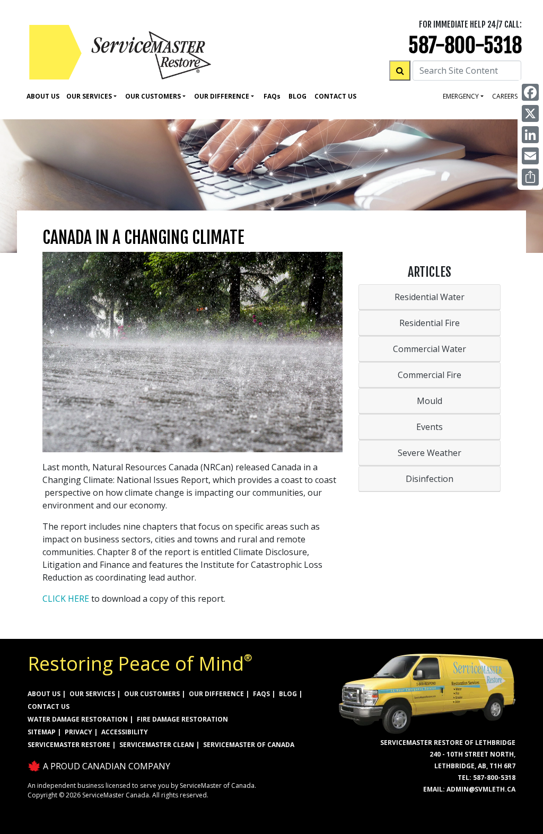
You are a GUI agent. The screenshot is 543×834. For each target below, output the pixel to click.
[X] (530, 113)
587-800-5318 (465, 45)
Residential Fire (429, 323)
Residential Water (430, 297)
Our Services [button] (89, 96)
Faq (272, 96)
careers (505, 96)
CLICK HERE (65, 598)
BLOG (288, 693)
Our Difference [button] (221, 96)
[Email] (530, 155)
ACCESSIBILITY (124, 731)
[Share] (530, 177)
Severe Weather (429, 453)
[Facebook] (530, 92)
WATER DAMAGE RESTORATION (78, 719)
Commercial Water (429, 349)
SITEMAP (42, 731)
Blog (297, 96)
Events (429, 427)
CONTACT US (48, 706)
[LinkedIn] (530, 134)
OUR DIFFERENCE (216, 693)
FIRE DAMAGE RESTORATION (182, 719)
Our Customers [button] (153, 96)
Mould (429, 401)
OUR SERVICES (92, 693)
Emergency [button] (461, 96)
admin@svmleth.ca (480, 789)
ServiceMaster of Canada (248, 744)
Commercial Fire (429, 375)
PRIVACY (78, 731)
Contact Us (335, 96)
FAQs (261, 693)
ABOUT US (44, 693)
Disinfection (429, 479)
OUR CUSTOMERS (152, 693)
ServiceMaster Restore (69, 744)
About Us (43, 96)
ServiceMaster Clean (156, 744)
